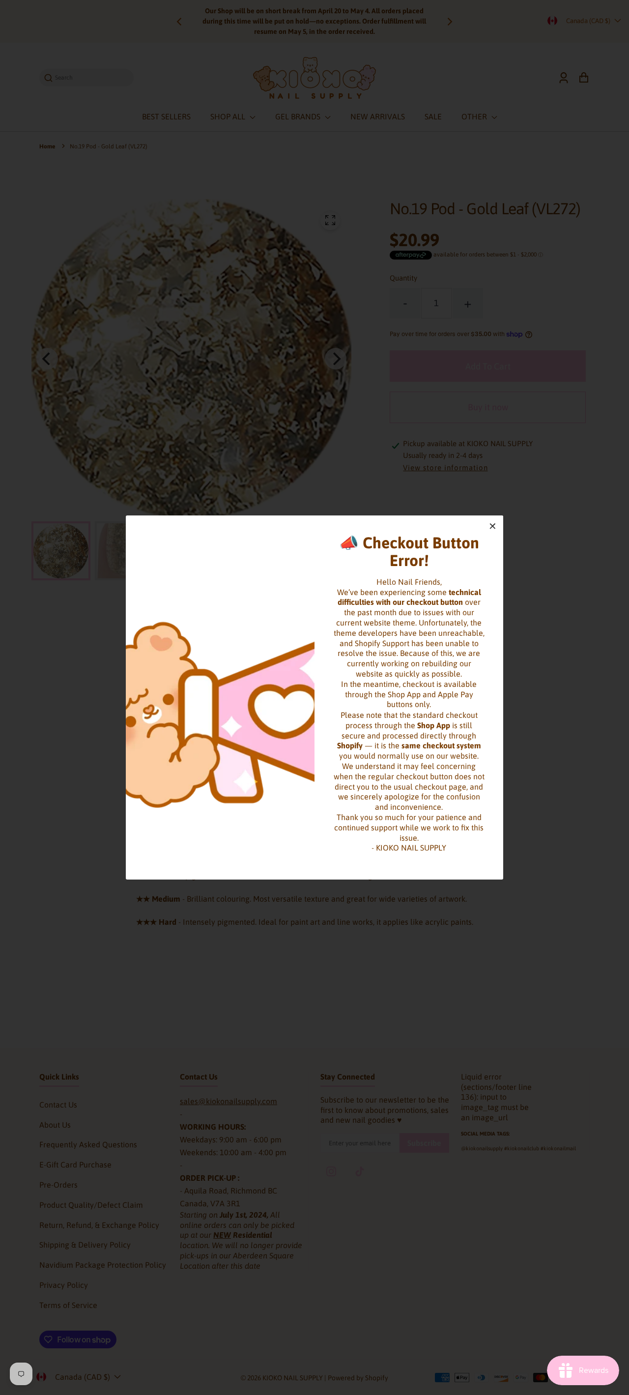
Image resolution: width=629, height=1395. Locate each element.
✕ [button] (492, 526)
